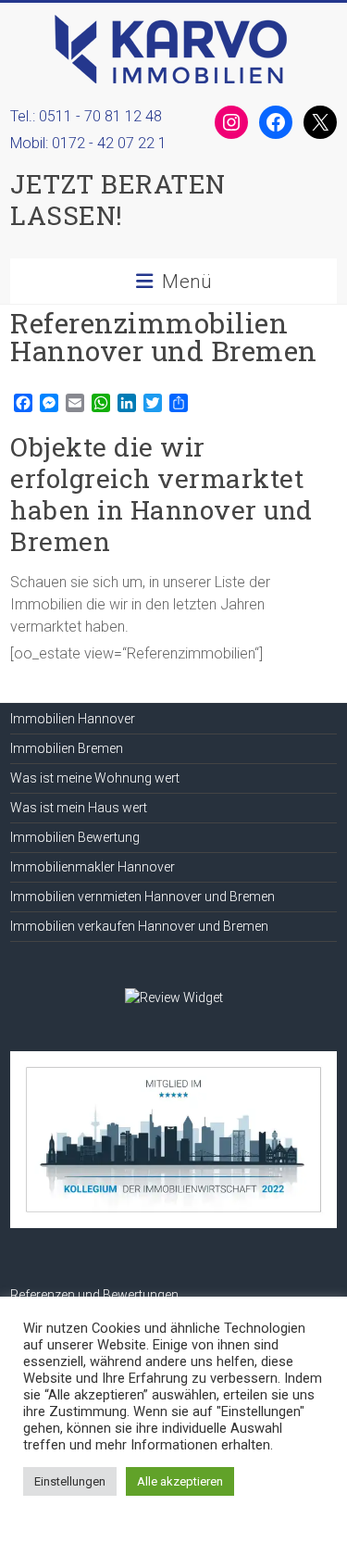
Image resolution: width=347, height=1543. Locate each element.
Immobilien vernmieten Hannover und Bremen (142, 896)
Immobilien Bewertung (75, 837)
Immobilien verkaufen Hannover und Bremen (139, 926)
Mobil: (92, 143)
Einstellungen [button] (69, 1481)
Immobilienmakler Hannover (92, 866)
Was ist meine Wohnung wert (95, 778)
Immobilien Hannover (72, 718)
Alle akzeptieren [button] (180, 1481)
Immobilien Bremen (66, 748)
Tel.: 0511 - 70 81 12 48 (86, 116)
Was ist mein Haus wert (78, 807)
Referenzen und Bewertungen (94, 1294)
